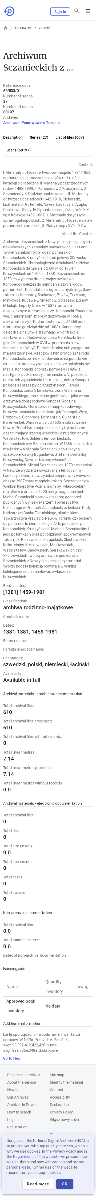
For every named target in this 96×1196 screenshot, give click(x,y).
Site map (57, 1075)
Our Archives (17, 1097)
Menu (88, 11)
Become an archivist (24, 1075)
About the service (21, 1082)
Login (12, 1119)
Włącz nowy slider (64, 1119)
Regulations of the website (36, 1156)
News (12, 1090)
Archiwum (22, 28)
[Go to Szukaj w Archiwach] (9, 11)
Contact (56, 1090)
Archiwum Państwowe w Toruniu (31, 123)
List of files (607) (69, 137)
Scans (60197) (18, 150)
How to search (19, 1112)
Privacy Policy (61, 1112)
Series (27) (39, 137)
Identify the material (66, 1082)
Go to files (11, 1058)
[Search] (76, 11)
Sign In (60, 12)
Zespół (45, 28)
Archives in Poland (22, 1105)
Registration (17, 1127)
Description (13, 137)
